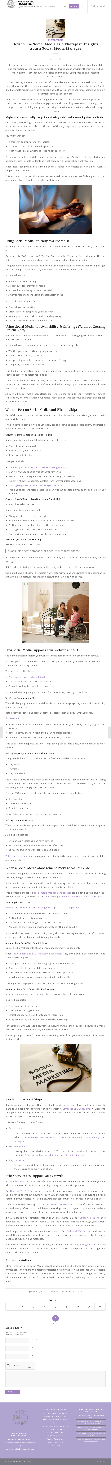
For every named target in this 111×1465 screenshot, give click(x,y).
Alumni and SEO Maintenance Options (55, 1426)
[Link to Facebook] (91, 6)
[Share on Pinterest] (44, 1306)
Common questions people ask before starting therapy (37, 467)
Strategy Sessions (89, 1217)
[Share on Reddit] (88, 1306)
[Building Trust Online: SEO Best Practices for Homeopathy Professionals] (109, 732)
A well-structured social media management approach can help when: (42, 907)
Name (34, 1340)
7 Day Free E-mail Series (55, 1433)
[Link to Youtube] (100, 6)
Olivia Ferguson (73, 1292)
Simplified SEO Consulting (77, 1108)
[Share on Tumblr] (66, 1306)
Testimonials (55, 1445)
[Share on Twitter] (22, 1306)
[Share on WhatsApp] (33, 1306)
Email (34, 1348)
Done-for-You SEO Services (24, 1190)
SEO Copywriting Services (82, 1244)
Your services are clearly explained (26, 676)
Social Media (55, 40)
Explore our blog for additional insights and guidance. (55, 1154)
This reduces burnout (17, 856)
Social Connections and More (55, 1429)
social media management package (52, 892)
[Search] (83, 6)
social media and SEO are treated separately (37, 953)
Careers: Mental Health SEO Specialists (55, 1413)
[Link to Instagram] (94, 6)
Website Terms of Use (55, 1439)
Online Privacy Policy (55, 1442)
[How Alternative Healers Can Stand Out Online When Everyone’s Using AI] (1, 732)
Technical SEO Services (79, 1231)
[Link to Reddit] (104, 6)
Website (34, 1356)
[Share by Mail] (100, 1306)
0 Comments (53, 1292)
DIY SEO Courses (58, 1204)
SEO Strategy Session (55, 1436)
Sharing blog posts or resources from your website (35, 485)
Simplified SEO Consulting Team (55, 1416)
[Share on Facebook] (11, 1306)
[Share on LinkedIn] (55, 1306)
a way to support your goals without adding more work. (73, 896)
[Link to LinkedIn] (97, 6)
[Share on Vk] (77, 1306)
